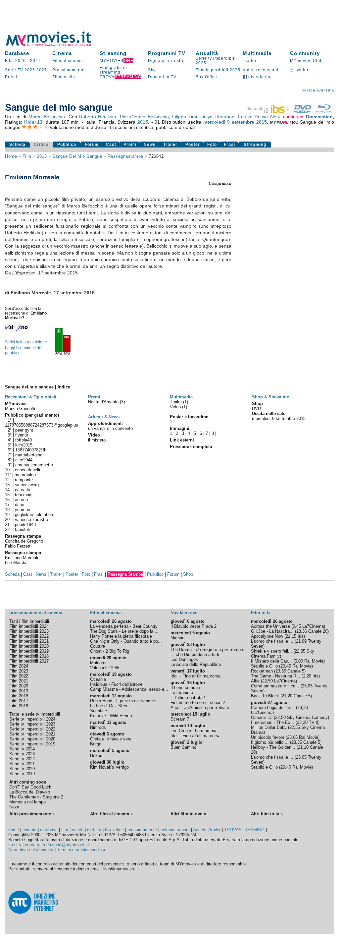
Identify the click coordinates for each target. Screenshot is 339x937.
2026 (29, 70)
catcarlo (22, 489)
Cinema (62, 53)
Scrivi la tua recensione (26, 342)
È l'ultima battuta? (187, 697)
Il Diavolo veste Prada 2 (193, 626)
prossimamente (142, 829)
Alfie (255, 680)
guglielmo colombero (34, 514)
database (49, 829)
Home (11, 156)
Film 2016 (18, 705)
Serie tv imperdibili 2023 (32, 724)
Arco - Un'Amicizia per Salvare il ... (204, 707)
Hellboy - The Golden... (273, 747)
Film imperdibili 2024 (29, 626)
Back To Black (265, 695)
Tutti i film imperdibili (29, 621)
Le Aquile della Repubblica (195, 664)
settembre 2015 (249, 122)
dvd (90, 829)
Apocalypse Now (267, 636)
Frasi (229, 144)
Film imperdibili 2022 (29, 636)
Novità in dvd (184, 612)
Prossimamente (68, 70)
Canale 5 (295, 671)
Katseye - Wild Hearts (111, 715)
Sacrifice (98, 710)
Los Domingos (184, 659)
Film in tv (260, 612)
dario (19, 504)
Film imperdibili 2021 (29, 641)
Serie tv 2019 (22, 773)
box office (114, 829)
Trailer (250, 60)
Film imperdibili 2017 (29, 661)
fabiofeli (22, 529)
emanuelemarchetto (34, 464)
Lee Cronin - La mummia (194, 730)
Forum (92, 144)
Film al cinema (67, 60)
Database (17, 53)
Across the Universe (270, 626)
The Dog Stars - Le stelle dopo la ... (124, 631)
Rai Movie (313, 661)
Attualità (207, 53)
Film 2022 (18, 675)
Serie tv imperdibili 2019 (32, 743)
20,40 (285, 767)
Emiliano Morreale (22, 557)
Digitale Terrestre (166, 60)
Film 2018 (18, 695)
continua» (293, 116)
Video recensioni (260, 70)
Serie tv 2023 (22, 753)
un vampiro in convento (110, 428)
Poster (192, 144)
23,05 (307, 685)
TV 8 (313, 722)
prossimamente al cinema (35, 612)
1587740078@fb (30, 449)
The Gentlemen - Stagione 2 (36, 796)
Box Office (206, 77)
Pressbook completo (191, 446)
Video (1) (178, 406)
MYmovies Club (306, 60)
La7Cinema (313, 626)
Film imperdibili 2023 (29, 631)
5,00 (299, 661)
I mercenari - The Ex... (272, 722)
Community (305, 53)
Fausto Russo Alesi (259, 116)
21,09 (301, 641)
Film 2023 (18, 671)
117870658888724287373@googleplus (41, 425)
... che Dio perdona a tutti (194, 654)
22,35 (300, 651)
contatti (32, 844)
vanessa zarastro (31, 519)
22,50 (267, 680)
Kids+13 (33, 122)
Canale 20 (317, 631)
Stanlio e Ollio (264, 666)
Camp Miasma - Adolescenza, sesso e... (129, 689)
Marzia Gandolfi (20, 408)
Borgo (95, 743)
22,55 (294, 727)
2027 (35, 60)
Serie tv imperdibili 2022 (32, 729)
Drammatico (319, 116)
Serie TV (14, 70)
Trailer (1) (179, 401)
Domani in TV (162, 77)
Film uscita (63, 77)
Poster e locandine (189, 416)
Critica (41, 144)
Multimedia (257, 53)
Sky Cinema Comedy (307, 717)
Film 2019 (18, 690)
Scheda (17, 144)
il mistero (97, 440)
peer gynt (24, 430)
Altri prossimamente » (32, 813)
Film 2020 (18, 685)
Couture (97, 646)
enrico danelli (27, 469)
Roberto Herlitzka (97, 116)
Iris (301, 636)
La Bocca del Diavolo (29, 792)
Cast (111, 144)
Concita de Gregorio (24, 541)
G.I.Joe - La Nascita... (272, 631)
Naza (14, 806)
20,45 (285, 666)
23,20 (302, 707)
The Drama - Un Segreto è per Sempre (207, 649)
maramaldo (25, 474)
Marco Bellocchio (46, 116)
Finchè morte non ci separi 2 (197, 702)
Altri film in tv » (267, 813)
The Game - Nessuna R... (275, 675)
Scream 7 (179, 719)
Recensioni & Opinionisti (30, 396)
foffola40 (23, 440)
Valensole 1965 (104, 667)
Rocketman (262, 671)
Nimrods (98, 727)
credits (14, 844)
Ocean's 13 (261, 717)
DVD (256, 408)
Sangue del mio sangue (77, 156)
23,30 (302, 722)
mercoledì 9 (216, 122)
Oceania (98, 679)
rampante (24, 479)
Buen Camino (183, 747)
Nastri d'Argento (104, 401)
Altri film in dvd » (188, 813)
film (27, 156)
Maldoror (98, 662)
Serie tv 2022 (22, 758)
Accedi (199, 829)
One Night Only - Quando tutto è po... (126, 641)
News (150, 144)
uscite (77, 829)
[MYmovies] (54, 44)
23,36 (301, 631)
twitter (301, 70)
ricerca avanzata (318, 90)
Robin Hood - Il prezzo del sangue (122, 700)
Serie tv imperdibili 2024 (32, 719)
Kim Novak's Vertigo (109, 767)
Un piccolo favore (267, 737)
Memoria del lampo (27, 801)
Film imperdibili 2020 (29, 646)
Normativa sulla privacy (30, 849)
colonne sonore (175, 829)
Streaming (113, 53)
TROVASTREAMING (244, 829)
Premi (11, 77)
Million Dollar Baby (269, 727)
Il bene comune (185, 687)
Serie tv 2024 (22, 748)
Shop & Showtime (270, 396)
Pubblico (66, 144)
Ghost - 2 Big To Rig (109, 651)
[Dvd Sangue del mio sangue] (303, 111)
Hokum (97, 755)
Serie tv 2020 (22, 768)
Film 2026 (15, 60)
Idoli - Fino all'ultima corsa (195, 675)
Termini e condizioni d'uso (81, 849)
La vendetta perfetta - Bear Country (124, 626)
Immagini (179, 428)
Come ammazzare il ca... (275, 685)
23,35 (280, 671)
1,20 (307, 675)
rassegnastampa (125, 156)
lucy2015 (23, 444)
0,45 (297, 626)
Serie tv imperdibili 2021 (32, 734)
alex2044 (23, 459)
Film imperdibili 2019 (29, 651)
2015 (142, 122)
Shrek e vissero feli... (271, 651)
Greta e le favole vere (110, 738)
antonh (21, 499)
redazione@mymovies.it (66, 844)
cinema (29, 829)
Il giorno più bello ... (270, 742)
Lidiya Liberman (217, 116)
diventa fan (259, 77)
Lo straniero (181, 692)
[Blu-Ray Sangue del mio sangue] (323, 111)
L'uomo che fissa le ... (272, 641)
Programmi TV (166, 53)
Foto (212, 144)
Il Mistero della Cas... (271, 661)
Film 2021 (18, 680)
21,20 (287, 695)
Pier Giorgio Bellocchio (144, 116)
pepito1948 (25, 524)
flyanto (21, 435)
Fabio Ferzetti (18, 546)
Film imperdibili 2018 (29, 656)
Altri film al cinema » (111, 813)
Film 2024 (18, 666)
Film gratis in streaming (113, 70)
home (13, 829)
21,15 (291, 636)
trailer (215, 829)
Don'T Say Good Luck (30, 787)
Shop (188, 574)
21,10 (303, 747)
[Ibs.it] (268, 111)
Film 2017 (18, 700)
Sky (152, 70)
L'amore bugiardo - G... (273, 707)
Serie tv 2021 (22, 763)
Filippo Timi (184, 116)
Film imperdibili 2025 (218, 70)
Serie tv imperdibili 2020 (32, 738)
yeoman (22, 509)
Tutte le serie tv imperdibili (34, 714)
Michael (177, 637)
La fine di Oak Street (110, 705)
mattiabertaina (28, 454)
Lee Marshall (17, 562)
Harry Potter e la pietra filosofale (121, 636)
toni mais (23, 494)
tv (99, 829)
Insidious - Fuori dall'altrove (116, 684)
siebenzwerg (27, 484)
